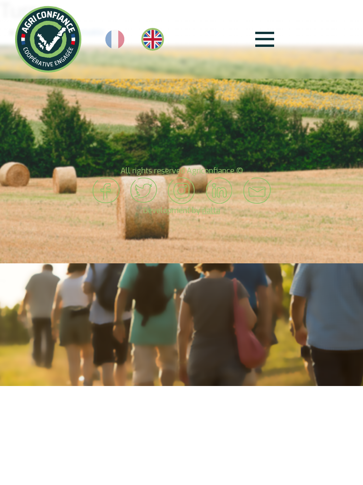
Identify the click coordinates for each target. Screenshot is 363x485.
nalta (211, 211)
